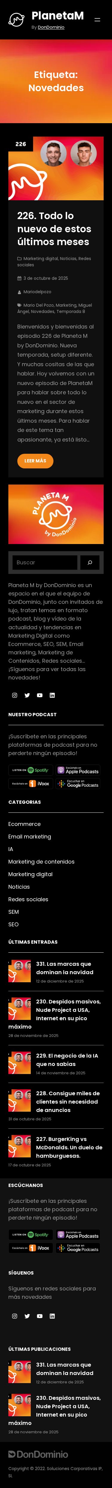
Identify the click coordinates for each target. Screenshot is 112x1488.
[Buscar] (89, 562)
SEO (13, 924)
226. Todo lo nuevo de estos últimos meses (54, 228)
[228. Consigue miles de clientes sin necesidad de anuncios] (19, 1101)
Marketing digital (41, 259)
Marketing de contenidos (41, 861)
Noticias (68, 259)
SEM (13, 912)
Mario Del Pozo (39, 305)
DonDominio (51, 27)
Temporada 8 (70, 311)
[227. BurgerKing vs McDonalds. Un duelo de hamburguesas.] (19, 1147)
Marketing (66, 305)
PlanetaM (58, 15)
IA (10, 849)
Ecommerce (24, 824)
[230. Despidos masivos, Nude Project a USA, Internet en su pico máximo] (19, 1009)
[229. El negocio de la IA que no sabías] (19, 1064)
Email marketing (29, 836)
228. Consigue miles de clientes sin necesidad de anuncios (68, 1102)
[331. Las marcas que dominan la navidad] (19, 972)
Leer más (35, 461)
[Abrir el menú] (97, 19)
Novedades (42, 311)
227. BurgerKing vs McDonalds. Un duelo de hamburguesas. (69, 1147)
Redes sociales (28, 899)
